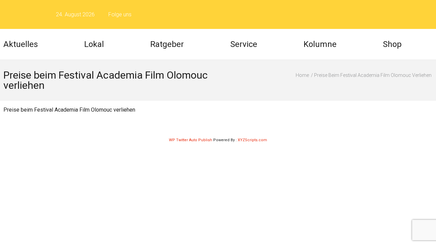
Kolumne (320, 44)
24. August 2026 (75, 14)
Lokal (94, 44)
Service (243, 44)
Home (302, 75)
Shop (392, 44)
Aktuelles (20, 44)
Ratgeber (167, 44)
